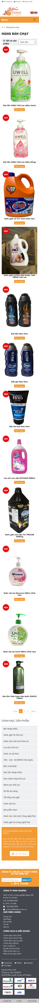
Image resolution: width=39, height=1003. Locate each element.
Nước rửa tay (9, 803)
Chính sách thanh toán (12, 938)
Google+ (8, 965)
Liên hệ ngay (21, 853)
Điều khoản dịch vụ (11, 951)
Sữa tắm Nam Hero (19, 333)
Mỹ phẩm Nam (10, 809)
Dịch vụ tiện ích (9, 946)
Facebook (8, 963)
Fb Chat (32, 1001)
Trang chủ (7, 916)
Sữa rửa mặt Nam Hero (19, 426)
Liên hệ (6, 927)
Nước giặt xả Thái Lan (13, 735)
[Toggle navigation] (34, 19)
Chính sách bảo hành (12, 935)
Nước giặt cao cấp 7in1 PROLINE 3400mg (19, 535)
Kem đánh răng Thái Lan (14, 778)
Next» (33, 711)
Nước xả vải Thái (11, 753)
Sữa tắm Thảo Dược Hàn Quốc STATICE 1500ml (19, 697)
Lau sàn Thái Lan (11, 747)
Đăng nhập (28, 1)
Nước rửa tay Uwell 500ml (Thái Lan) (19, 651)
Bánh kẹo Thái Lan (12, 784)
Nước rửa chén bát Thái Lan (16, 741)
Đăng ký (18, 1)
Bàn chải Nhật (10, 766)
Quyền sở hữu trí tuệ (11, 948)
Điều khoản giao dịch (12, 953)
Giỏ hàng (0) (7, 1)
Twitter (19, 963)
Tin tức (6, 924)
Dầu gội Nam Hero (19, 381)
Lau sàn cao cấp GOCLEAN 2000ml (19, 478)
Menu (5, 19)
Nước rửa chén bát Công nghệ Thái (20, 816)
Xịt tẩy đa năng (11, 791)
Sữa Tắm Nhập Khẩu (13, 772)
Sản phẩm (7, 921)
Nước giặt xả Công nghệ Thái (17, 822)
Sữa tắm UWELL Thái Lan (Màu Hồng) (19, 162)
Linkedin (29, 963)
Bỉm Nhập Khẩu (11, 728)
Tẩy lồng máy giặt (12, 797)
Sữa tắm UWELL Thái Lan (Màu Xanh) (19, 105)
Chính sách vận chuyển (13, 940)
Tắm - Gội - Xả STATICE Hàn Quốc (18, 760)
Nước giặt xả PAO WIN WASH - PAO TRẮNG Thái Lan (19, 276)
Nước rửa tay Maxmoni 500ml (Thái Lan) (19, 594)
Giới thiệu (7, 919)
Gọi (20, 1001)
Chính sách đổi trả (10, 943)
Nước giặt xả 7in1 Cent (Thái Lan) (19, 218)
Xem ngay (19, 109)
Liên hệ (8, 1001)
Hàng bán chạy (12, 27)
